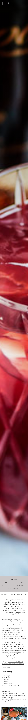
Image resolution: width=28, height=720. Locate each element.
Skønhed (7, 594)
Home (2, 594)
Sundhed (14, 579)
